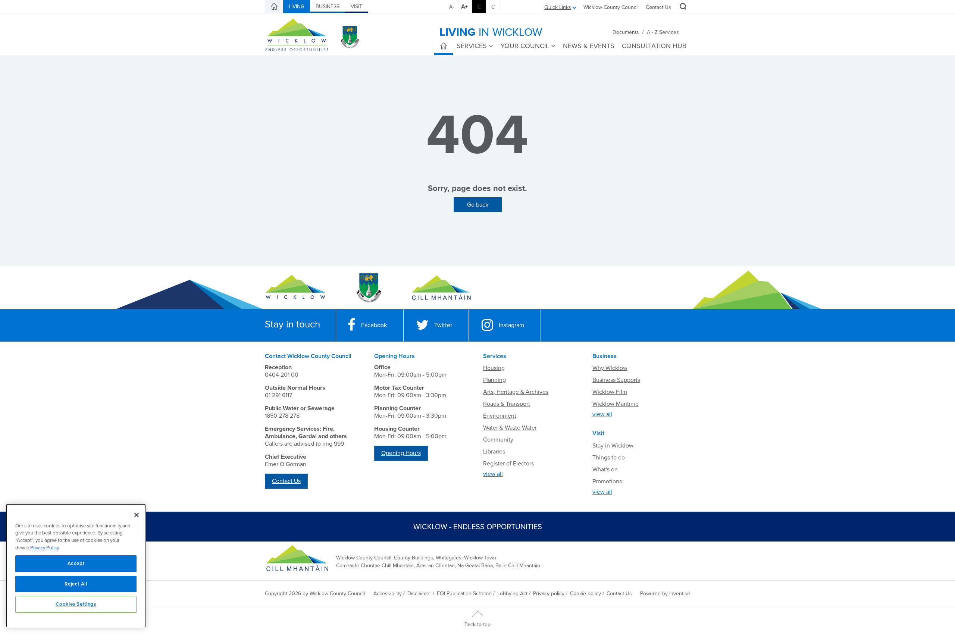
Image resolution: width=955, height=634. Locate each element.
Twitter (443, 325)
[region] (76, 566)
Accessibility (387, 593)
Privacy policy (548, 593)
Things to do (608, 457)
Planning (494, 380)
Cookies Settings (76, 604)
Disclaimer (419, 593)
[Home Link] (274, 6)
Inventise (679, 593)
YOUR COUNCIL (525, 46)
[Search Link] (682, 7)
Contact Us (658, 7)
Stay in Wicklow (612, 445)
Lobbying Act (512, 593)
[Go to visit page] (368, 288)
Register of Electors (508, 463)
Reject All (76, 584)
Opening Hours (401, 453)
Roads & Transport (506, 404)
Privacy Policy (44, 548)
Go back (477, 204)
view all (493, 474)
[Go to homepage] (441, 288)
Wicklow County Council (611, 7)
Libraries (494, 451)
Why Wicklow (609, 368)
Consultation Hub (654, 46)
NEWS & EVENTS (588, 46)
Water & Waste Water (510, 427)
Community (498, 439)
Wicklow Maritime (615, 404)
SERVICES (472, 46)
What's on (605, 469)
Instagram (511, 325)
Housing (494, 368)
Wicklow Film (609, 392)
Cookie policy (585, 593)
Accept (76, 563)
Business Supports (616, 380)
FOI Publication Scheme (464, 593)
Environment (499, 416)
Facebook (374, 325)
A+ (464, 6)
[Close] (136, 515)
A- (451, 7)
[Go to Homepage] (295, 288)
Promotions (607, 481)
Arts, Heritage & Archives (515, 392)
